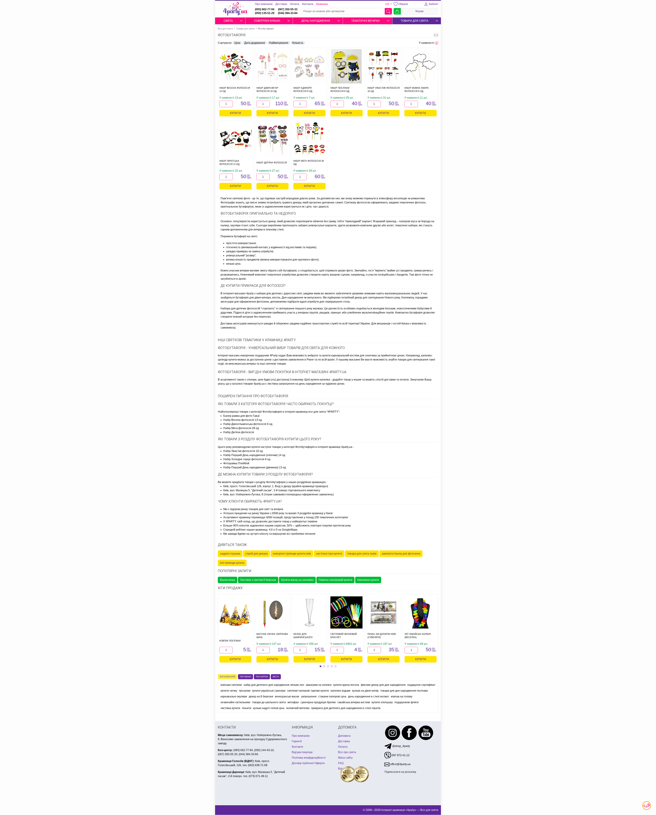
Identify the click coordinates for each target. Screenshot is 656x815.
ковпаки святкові (231, 684)
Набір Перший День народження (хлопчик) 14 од (254, 455)
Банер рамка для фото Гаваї (241, 415)
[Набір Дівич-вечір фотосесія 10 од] (272, 66)
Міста (276, 677)
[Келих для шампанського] (309, 612)
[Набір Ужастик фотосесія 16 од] (383, 66)
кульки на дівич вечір (365, 690)
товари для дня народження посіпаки (404, 690)
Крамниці (322, 4)
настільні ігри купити (329, 553)
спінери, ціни (255, 379)
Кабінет (433, 4)
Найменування (278, 42)
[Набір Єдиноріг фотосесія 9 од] (309, 66)
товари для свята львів (362, 553)
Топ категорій (227, 677)
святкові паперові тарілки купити (308, 690)
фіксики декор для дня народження (383, 684)
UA (387, 4)
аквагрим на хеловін (319, 684)
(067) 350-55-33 (287, 9)
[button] (241, 21)
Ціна (237, 42)
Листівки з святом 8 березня (258, 579)
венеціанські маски (287, 696)
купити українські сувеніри (268, 690)
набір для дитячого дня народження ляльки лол (274, 684)
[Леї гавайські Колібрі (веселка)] (421, 612)
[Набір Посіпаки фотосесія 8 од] (346, 66)
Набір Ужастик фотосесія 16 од (243, 451)
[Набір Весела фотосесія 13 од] (235, 66)
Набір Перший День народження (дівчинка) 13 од (254, 467)
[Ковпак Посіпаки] (235, 615)
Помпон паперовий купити (335, 579)
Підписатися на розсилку (400, 771)
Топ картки (262, 677)
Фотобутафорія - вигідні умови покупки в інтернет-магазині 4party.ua (282, 372)
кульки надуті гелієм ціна (268, 708)
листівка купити (230, 708)
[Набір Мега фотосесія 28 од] (309, 139)
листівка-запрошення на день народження (294, 383)
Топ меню (245, 677)
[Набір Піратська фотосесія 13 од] (235, 139)
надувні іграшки (230, 553)
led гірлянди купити (232, 562)
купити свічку (229, 690)
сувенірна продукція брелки (318, 702)
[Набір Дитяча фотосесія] (272, 139)
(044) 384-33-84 (287, 13)
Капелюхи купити (368, 579)
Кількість (297, 42)
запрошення (309, 696)
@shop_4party (401, 746)
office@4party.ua (400, 764)
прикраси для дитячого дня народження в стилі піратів (345, 708)
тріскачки (244, 690)
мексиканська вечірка (242, 363)
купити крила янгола (346, 684)
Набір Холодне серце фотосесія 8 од (246, 459)
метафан (293, 702)
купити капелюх (320, 379)
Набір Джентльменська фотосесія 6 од (247, 424)
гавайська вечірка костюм (353, 702)
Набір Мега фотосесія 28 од (241, 428)
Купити (235, 113)
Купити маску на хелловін (297, 579)
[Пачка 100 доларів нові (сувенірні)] (383, 612)
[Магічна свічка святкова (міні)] (272, 612)
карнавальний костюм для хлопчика (354, 355)
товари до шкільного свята (269, 702)
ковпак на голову (401, 696)
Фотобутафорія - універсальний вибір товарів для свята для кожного (281, 348)
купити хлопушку (382, 702)
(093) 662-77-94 (264, 9)
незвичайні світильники (235, 702)
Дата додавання (254, 42)
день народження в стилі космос (368, 696)
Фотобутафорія (231, 35)
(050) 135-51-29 (264, 13)
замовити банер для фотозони (401, 553)
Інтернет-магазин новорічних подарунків (243, 355)
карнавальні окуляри (234, 696)
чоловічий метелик (297, 708)
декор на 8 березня (261, 696)
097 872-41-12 (400, 755)
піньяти (246, 708)
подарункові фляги (406, 702)
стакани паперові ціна (332, 696)
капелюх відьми (340, 690)
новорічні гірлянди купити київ (292, 553)
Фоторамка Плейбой (236, 463)
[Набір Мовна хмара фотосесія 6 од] (420, 66)
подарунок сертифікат (421, 684)
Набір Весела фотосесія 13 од (242, 419)
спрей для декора (256, 553)
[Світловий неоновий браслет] (346, 612)
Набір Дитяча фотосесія (238, 432)
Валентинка (227, 579)
